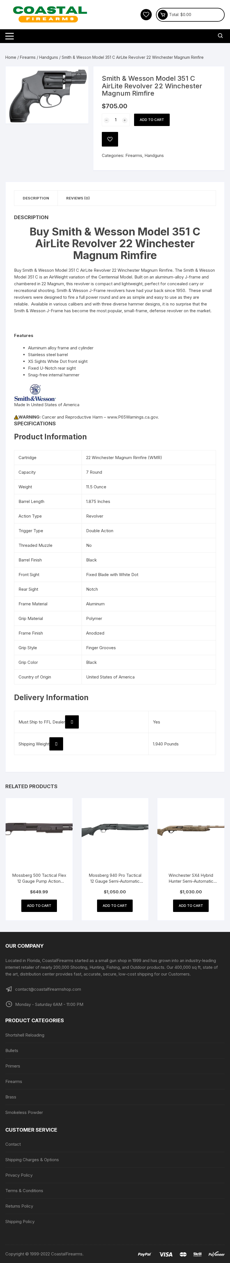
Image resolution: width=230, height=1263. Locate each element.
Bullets (11, 1050)
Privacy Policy (19, 1175)
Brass (10, 1097)
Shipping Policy (19, 1221)
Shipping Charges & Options (32, 1159)
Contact (13, 1144)
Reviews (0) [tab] (78, 198)
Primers (12, 1066)
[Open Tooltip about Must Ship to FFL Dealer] (72, 722)
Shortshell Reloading (24, 1035)
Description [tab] (36, 198)
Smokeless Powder (24, 1112)
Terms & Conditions (24, 1190)
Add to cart (152, 120)
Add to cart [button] (39, 906)
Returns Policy (19, 1206)
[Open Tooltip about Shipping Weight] (56, 743)
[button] (78, 76)
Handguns (48, 57)
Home (10, 57)
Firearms (28, 57)
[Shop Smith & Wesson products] (35, 392)
